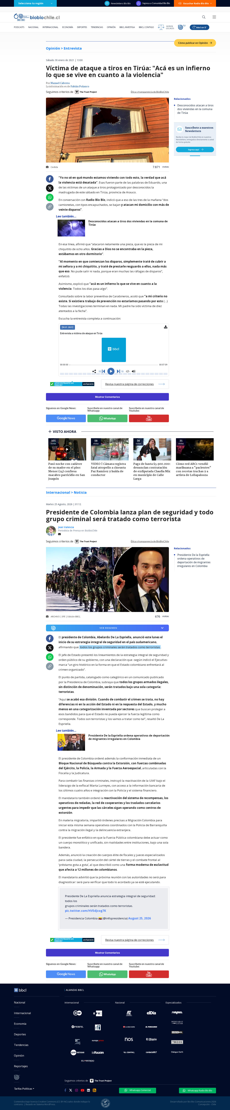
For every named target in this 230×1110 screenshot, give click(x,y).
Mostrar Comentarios (107, 396)
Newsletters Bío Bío (121, 3)
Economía (67, 27)
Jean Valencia (66, 527)
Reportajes (21, 1066)
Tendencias (97, 27)
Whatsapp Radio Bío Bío (199, 1090)
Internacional (50, 27)
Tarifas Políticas (23, 1088)
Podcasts (19, 27)
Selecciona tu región (30, 3)
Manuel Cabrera (60, 83)
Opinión (111, 27)
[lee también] (72, 742)
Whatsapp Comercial (140, 1090)
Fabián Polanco (80, 87)
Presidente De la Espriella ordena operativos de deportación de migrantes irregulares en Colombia (129, 737)
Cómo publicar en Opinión (193, 42)
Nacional (33, 27)
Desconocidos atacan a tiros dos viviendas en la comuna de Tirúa (128, 223)
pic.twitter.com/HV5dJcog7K (85, 911)
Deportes (82, 27)
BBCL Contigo (146, 27)
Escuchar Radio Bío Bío (196, 3)
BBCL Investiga (127, 27)
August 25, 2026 (139, 918)
